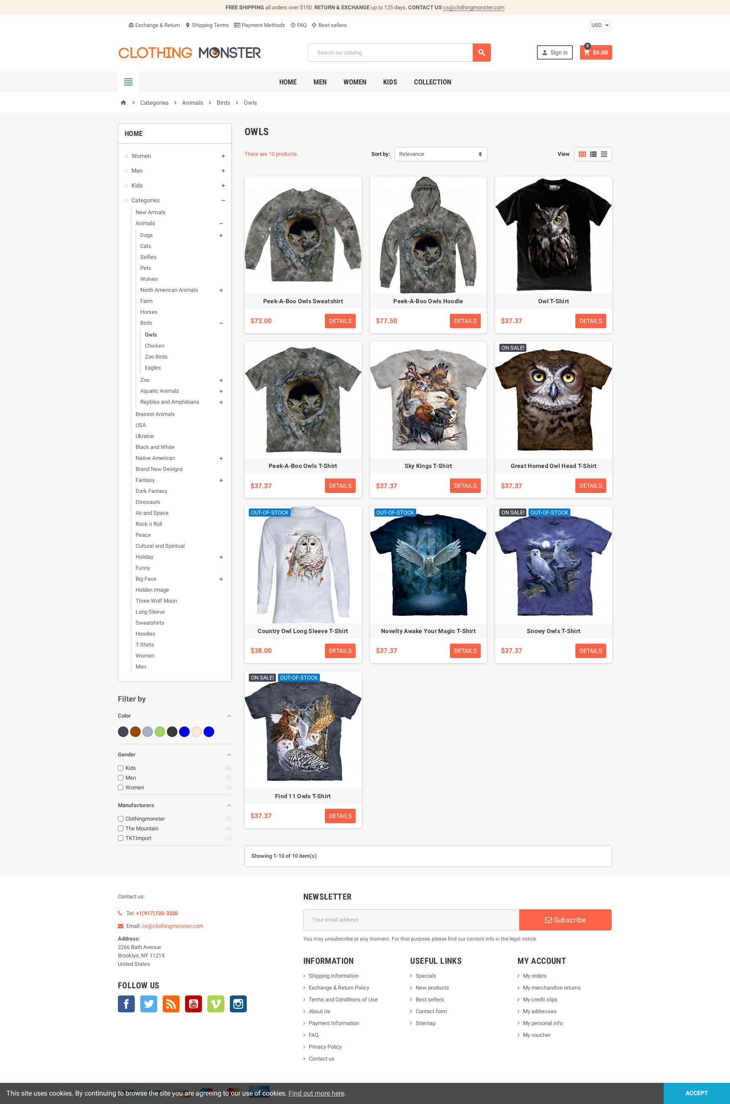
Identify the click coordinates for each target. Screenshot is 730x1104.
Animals (145, 223)
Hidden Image (152, 590)
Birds (146, 323)
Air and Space (152, 513)
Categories (145, 200)
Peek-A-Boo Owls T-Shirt (303, 465)
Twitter (148, 1003)
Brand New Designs (159, 469)
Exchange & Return (154, 25)
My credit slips (540, 999)
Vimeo (215, 1003)
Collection (432, 82)
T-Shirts (145, 645)
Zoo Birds (156, 356)
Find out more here (316, 1093)
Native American (155, 458)
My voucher (536, 1035)
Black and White (155, 447)
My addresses (540, 1011)
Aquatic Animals (159, 391)
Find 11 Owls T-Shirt (303, 796)
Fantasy (145, 480)
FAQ (298, 25)
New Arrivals (151, 212)
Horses (149, 312)
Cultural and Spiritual (160, 546)
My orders (535, 976)
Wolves (149, 279)
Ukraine (145, 436)
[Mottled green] (160, 731)
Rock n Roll (149, 524)
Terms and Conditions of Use (343, 999)
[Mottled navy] (184, 731)
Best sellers (332, 25)
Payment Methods (262, 25)
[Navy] (209, 731)
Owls (151, 335)
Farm (146, 301)
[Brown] (135, 731)
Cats (145, 246)
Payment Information (334, 1023)
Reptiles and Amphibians (169, 402)
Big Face (146, 579)
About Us (319, 1011)
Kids (390, 82)
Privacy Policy (325, 1047)
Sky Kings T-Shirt (428, 465)
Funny (143, 568)
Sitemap (426, 1023)
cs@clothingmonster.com (473, 7)
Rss (171, 1003)
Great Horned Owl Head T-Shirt (554, 465)
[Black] (123, 731)
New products (432, 987)
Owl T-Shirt (553, 301)
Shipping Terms (207, 25)
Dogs (146, 235)
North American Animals (169, 290)
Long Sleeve (150, 612)
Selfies (148, 257)
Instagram (238, 1003)
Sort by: (380, 154)
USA (141, 425)
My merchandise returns (552, 987)
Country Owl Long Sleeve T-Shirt (303, 631)
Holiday (144, 557)
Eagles (153, 367)
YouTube (193, 1003)
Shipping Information (334, 976)
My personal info (543, 1023)
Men (320, 82)
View (564, 154)
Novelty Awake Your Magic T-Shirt (428, 631)
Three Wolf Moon (156, 601)
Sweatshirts (150, 623)
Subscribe (569, 920)
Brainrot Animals (155, 414)
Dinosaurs (148, 502)
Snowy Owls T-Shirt (553, 631)
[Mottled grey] (172, 731)
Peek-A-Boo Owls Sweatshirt (303, 301)
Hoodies (145, 634)
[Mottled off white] (196, 731)
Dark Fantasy (151, 491)
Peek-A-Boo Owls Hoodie (428, 301)
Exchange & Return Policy (339, 987)
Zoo (145, 380)
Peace (143, 535)
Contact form (431, 1011)
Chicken (154, 346)
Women (354, 82)
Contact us (322, 1058)
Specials (426, 976)
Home (288, 82)
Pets (145, 268)
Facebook (126, 1003)
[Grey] (147, 731)
